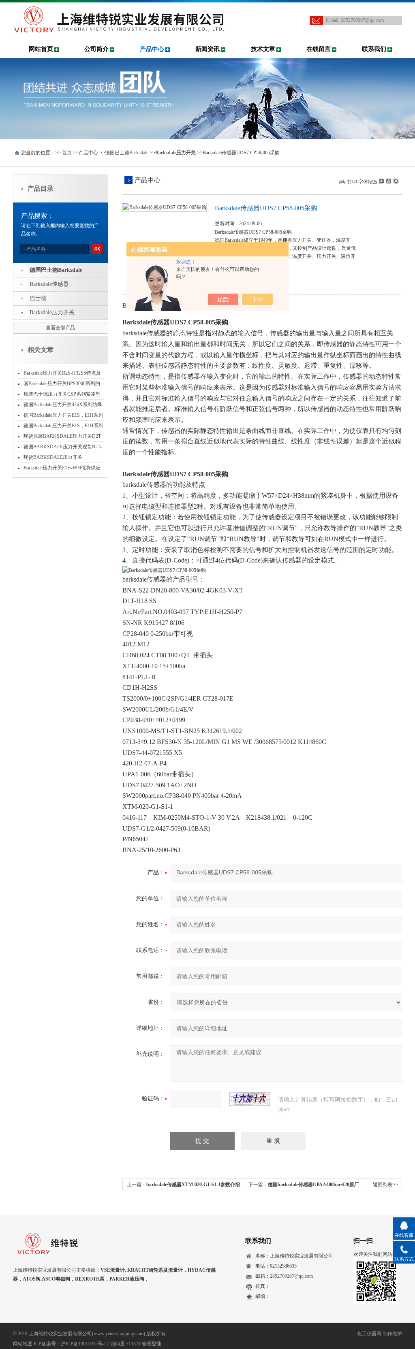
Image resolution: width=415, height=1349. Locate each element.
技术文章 (263, 49)
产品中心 (152, 49)
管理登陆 (151, 1344)
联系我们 (374, 49)
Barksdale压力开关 (52, 312)
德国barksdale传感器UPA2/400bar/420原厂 (313, 1184)
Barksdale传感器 (49, 284)
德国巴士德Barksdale (126, 153)
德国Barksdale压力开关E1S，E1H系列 (63, 425)
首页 (67, 153)
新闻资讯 (207, 49)
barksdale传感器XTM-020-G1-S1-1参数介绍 (193, 1184)
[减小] (381, 181)
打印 (352, 182)
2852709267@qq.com (362, 20)
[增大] (395, 181)
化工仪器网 (369, 1333)
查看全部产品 (60, 327)
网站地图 (22, 1344)
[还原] (388, 181)
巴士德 (38, 298)
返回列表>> (385, 1184)
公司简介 (96, 49)
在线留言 (318, 49)
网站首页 (41, 49)
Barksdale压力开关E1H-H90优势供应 (62, 468)
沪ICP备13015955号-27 (85, 1344)
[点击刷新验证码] (249, 1099)
